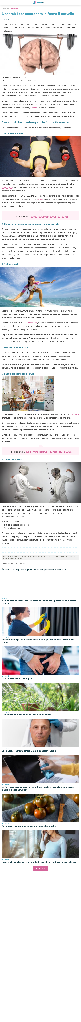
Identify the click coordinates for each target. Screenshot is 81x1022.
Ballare (75, 414)
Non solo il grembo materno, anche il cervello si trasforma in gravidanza (39, 862)
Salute (4, 598)
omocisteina (7, 187)
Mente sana (15, 8)
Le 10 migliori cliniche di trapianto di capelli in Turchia (29, 751)
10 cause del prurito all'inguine (17, 678)
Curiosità (5, 637)
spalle (40, 199)
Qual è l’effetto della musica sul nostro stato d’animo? (48, 452)
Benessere (5, 8)
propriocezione (30, 323)
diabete (33, 108)
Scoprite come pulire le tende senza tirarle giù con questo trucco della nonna (38, 641)
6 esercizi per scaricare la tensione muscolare (48, 216)
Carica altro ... (40, 868)
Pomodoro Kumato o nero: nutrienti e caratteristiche (29, 826)
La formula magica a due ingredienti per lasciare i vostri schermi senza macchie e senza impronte (38, 788)
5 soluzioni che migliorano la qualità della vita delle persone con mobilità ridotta (39, 602)
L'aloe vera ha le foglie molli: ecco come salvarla (26, 714)
